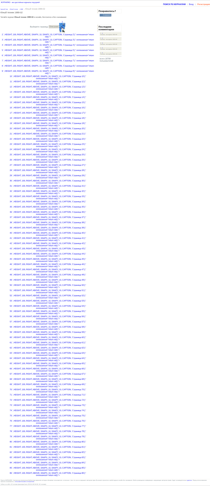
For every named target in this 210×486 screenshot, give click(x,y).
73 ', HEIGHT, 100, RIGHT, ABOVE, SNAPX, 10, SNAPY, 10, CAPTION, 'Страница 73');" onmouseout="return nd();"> (48, 406)
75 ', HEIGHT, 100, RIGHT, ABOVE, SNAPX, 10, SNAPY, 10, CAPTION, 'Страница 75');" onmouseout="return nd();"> (48, 417)
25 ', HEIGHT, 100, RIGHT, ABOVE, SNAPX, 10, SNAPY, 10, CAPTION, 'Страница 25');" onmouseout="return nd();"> (48, 156)
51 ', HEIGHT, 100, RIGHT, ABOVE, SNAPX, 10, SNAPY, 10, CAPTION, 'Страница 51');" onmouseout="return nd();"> (48, 291)
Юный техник (14, 9)
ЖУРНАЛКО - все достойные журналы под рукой (20, 2)
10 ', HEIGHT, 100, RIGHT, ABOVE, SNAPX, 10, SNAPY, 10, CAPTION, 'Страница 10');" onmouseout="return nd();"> (48, 77)
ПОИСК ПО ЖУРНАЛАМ (174, 4)
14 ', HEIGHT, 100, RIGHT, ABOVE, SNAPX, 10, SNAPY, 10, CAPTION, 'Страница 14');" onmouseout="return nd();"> (48, 98)
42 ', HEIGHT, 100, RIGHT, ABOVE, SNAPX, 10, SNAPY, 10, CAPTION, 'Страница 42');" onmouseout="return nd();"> (48, 244)
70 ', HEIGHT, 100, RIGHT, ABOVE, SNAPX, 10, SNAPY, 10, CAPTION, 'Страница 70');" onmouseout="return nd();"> (48, 391)
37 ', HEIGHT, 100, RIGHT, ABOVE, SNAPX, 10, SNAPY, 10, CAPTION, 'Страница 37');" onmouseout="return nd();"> (48, 218)
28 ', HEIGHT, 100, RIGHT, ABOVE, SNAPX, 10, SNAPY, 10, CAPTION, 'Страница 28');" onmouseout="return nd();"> (48, 171)
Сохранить (107, 15)
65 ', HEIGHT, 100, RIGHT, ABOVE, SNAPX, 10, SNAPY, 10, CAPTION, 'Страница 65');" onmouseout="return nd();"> (48, 364)
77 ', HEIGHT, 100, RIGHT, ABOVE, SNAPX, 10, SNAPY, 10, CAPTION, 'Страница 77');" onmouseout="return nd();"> (48, 427)
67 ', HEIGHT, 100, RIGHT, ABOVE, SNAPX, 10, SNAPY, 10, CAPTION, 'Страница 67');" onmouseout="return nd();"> (48, 375)
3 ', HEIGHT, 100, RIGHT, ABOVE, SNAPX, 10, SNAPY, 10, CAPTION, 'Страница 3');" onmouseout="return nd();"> (48, 41)
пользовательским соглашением (24, 481)
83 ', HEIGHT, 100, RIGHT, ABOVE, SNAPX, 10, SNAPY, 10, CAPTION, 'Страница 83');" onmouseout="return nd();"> (48, 458)
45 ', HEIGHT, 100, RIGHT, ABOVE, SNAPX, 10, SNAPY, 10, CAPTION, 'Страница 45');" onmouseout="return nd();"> (48, 260)
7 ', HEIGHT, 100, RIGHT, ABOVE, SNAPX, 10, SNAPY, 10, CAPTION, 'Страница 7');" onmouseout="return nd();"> (48, 62)
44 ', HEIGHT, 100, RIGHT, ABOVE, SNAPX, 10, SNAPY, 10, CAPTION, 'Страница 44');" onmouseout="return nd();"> (48, 255)
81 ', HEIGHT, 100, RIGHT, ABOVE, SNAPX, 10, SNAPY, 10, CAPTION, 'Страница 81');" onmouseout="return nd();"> (48, 448)
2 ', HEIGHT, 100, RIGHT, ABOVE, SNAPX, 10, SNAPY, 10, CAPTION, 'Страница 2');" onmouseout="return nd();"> (48, 36)
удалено (189, 480)
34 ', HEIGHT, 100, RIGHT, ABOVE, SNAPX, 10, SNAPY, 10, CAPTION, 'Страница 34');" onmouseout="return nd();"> (48, 203)
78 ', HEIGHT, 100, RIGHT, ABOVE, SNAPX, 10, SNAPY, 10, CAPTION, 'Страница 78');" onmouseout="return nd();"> (48, 432)
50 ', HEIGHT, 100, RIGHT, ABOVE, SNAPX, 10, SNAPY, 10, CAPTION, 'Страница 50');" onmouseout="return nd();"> (48, 286)
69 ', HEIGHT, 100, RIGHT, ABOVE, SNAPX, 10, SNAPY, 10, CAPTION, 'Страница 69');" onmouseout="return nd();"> (48, 385)
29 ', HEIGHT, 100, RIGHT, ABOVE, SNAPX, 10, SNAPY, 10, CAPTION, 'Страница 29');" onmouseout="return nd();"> (48, 176)
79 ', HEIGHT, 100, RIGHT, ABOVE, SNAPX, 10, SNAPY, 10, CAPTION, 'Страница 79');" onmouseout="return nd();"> (48, 437)
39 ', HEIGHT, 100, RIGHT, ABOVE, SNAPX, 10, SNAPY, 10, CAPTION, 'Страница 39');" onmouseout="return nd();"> (48, 229)
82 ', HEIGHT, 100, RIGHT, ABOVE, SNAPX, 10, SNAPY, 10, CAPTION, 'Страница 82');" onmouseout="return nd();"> (48, 453)
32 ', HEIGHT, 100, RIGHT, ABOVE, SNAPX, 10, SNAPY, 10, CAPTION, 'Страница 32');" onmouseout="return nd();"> (48, 192)
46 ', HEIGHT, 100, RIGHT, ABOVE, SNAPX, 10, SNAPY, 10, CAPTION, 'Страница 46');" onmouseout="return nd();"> (48, 265)
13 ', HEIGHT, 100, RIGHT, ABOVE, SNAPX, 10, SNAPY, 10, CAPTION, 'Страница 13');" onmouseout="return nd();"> (48, 93)
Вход (191, 4)
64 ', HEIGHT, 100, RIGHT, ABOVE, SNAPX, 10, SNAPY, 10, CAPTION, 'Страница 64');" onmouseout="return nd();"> (48, 359)
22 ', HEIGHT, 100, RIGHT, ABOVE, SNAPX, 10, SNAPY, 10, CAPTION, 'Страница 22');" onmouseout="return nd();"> (48, 140)
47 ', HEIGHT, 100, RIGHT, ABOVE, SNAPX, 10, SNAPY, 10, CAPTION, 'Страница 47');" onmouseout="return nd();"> (48, 270)
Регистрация (203, 4)
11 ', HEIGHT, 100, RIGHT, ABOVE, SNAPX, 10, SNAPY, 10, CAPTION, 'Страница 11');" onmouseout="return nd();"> (48, 82)
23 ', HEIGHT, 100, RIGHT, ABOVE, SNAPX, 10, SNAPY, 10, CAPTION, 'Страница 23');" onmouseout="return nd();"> (48, 145)
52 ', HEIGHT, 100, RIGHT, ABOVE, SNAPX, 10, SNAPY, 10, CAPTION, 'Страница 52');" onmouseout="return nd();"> (48, 297)
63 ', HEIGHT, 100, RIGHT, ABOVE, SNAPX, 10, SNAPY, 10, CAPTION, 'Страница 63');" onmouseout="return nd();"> (48, 354)
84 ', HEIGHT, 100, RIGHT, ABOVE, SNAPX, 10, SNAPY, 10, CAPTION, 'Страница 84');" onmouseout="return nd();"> (48, 464)
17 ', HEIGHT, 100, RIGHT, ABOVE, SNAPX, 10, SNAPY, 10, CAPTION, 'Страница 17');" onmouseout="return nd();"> (48, 114)
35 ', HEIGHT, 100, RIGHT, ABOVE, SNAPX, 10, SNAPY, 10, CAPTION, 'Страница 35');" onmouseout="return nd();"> (48, 208)
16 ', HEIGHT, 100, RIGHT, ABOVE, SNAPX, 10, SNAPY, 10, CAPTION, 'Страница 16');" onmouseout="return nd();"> (48, 109)
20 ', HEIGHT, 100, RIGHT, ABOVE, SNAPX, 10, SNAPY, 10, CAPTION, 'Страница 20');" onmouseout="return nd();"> (48, 129)
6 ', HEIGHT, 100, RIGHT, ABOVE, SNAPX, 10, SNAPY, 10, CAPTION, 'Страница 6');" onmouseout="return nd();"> (48, 56)
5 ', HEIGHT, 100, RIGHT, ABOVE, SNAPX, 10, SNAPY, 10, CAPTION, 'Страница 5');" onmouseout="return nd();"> (48, 51)
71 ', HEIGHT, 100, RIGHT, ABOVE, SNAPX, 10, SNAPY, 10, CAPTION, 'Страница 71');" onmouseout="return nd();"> (48, 396)
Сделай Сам (4, 9)
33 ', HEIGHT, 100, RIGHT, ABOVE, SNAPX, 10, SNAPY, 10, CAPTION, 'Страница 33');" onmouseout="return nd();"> (48, 197)
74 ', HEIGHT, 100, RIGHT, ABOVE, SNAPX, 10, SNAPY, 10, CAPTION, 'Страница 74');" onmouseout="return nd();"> (48, 411)
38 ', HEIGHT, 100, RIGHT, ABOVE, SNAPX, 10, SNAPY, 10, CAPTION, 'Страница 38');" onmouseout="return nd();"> (48, 223)
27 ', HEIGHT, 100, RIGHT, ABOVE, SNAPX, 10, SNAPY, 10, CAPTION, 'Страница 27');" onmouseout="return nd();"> (48, 166)
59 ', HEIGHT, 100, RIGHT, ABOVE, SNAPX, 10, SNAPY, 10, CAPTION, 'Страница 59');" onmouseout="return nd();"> (48, 333)
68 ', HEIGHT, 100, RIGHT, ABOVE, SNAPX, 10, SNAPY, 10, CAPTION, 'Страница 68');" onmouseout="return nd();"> (48, 380)
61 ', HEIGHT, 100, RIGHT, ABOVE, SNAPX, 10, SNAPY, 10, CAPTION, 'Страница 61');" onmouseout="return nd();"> (48, 344)
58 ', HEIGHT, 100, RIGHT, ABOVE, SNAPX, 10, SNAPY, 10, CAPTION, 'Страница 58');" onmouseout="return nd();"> (48, 328)
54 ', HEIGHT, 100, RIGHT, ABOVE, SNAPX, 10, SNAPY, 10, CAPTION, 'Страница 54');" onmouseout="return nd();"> (48, 307)
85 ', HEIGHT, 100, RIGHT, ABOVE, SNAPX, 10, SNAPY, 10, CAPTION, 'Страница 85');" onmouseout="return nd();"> (48, 469)
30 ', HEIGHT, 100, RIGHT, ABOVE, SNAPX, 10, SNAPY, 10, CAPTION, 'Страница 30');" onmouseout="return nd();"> (48, 182)
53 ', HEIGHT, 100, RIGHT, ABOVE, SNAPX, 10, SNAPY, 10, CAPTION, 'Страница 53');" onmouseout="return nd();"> (48, 302)
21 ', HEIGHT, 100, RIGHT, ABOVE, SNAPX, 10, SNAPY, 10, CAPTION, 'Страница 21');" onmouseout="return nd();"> (48, 135)
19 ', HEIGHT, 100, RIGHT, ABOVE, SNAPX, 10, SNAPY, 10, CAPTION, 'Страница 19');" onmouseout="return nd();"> (48, 124)
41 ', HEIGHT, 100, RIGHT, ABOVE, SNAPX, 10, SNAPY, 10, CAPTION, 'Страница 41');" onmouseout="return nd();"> (48, 239)
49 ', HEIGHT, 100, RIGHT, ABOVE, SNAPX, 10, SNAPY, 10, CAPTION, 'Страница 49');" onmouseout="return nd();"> (48, 281)
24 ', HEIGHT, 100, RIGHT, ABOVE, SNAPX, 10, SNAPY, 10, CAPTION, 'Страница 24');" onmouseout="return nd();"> (48, 150)
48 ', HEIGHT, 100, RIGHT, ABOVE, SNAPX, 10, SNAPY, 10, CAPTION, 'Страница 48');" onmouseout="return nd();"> (48, 276)
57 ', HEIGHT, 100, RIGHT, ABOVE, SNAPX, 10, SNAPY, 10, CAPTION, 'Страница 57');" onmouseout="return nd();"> (48, 323)
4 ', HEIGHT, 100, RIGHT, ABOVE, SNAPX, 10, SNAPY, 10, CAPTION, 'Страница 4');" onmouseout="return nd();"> (48, 46)
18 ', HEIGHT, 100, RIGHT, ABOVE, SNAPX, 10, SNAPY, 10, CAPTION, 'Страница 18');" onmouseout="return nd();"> (48, 119)
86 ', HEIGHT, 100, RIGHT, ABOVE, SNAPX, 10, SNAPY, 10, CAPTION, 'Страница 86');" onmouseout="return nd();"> (48, 474)
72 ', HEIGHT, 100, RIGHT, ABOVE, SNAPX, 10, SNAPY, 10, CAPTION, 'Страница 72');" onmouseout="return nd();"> (48, 401)
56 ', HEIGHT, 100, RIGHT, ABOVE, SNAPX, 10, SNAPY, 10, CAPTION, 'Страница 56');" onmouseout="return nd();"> (48, 317)
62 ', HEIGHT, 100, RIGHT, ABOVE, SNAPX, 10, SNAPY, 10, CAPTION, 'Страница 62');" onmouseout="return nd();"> (48, 349)
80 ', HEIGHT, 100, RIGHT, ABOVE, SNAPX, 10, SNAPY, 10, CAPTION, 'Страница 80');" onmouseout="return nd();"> (48, 443)
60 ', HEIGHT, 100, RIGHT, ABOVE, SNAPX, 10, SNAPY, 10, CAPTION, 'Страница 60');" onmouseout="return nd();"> (48, 338)
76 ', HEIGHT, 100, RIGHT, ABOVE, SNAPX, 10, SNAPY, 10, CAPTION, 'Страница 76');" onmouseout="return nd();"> (48, 422)
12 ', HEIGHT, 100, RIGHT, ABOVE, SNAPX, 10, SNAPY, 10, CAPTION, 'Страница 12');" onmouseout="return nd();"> (48, 88)
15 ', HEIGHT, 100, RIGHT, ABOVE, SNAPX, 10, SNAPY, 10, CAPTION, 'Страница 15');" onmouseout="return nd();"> (48, 103)
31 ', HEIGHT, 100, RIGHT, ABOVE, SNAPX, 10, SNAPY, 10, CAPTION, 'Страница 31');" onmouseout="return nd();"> (48, 187)
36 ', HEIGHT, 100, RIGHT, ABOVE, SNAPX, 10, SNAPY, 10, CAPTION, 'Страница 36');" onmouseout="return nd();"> (48, 213)
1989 (21, 9)
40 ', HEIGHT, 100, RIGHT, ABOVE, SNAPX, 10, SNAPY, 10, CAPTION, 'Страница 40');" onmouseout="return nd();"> (48, 234)
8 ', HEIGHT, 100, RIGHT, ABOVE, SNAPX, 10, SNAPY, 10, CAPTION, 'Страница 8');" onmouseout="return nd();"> (48, 67)
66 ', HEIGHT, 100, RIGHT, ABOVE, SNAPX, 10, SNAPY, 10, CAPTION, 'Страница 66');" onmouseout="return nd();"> (48, 370)
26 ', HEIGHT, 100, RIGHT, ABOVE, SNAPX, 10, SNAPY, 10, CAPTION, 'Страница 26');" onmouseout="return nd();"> (48, 161)
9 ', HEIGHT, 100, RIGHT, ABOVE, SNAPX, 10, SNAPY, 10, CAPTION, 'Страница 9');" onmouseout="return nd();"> (48, 72)
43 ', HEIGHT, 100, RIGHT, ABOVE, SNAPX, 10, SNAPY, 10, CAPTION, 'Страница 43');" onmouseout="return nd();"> (48, 250)
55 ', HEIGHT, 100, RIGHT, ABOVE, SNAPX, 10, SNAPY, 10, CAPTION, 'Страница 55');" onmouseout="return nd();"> (48, 312)
